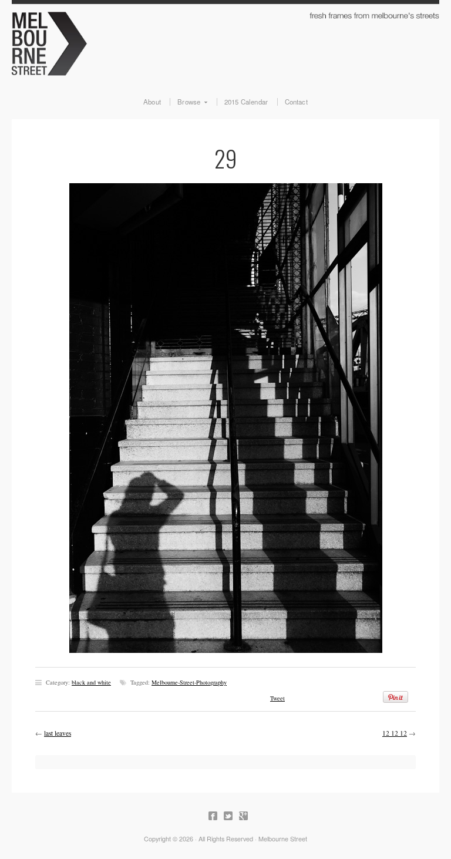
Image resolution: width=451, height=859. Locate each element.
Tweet (277, 698)
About (152, 102)
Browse (185, 102)
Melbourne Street (225, 42)
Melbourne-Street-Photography (189, 682)
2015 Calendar (246, 102)
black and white (91, 682)
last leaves (57, 733)
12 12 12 (394, 733)
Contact (296, 102)
